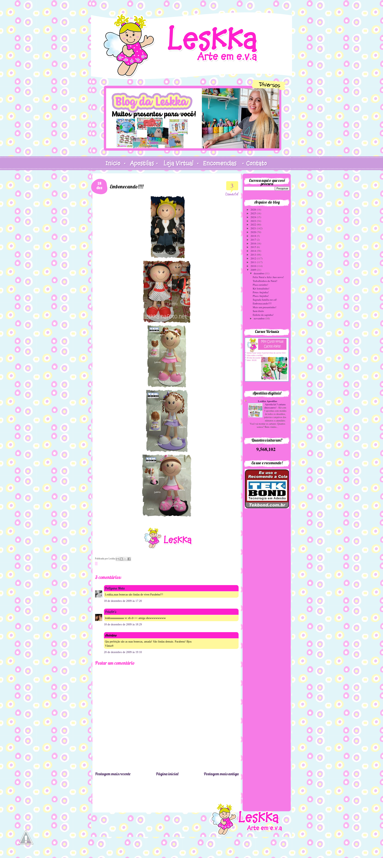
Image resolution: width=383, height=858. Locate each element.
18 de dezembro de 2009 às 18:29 (123, 624)
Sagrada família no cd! (265, 299)
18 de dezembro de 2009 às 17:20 (123, 600)
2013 (254, 254)
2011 (254, 262)
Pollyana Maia (115, 588)
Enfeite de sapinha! (263, 315)
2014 (254, 251)
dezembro (259, 273)
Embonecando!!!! (262, 303)
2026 (254, 209)
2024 (254, 217)
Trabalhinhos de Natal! (265, 281)
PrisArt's (110, 612)
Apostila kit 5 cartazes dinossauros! (275, 406)
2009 (254, 270)
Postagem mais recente (112, 773)
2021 (254, 228)
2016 (254, 243)
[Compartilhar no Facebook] (129, 559)
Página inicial (167, 773)
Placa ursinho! (260, 284)
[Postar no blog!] (121, 559)
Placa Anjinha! (261, 296)
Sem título (258, 311)
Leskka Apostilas (267, 401)
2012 (254, 258)
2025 (254, 213)
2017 (254, 239)
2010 (254, 266)
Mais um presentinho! (264, 307)
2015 (254, 247)
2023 (254, 221)
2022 (254, 224)
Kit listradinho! (261, 288)
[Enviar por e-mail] (118, 559)
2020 (254, 232)
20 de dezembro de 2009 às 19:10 (123, 652)
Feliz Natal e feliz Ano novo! (268, 277)
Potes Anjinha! (261, 292)
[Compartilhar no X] (125, 559)
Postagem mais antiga (221, 773)
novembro (259, 318)
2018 (254, 236)
